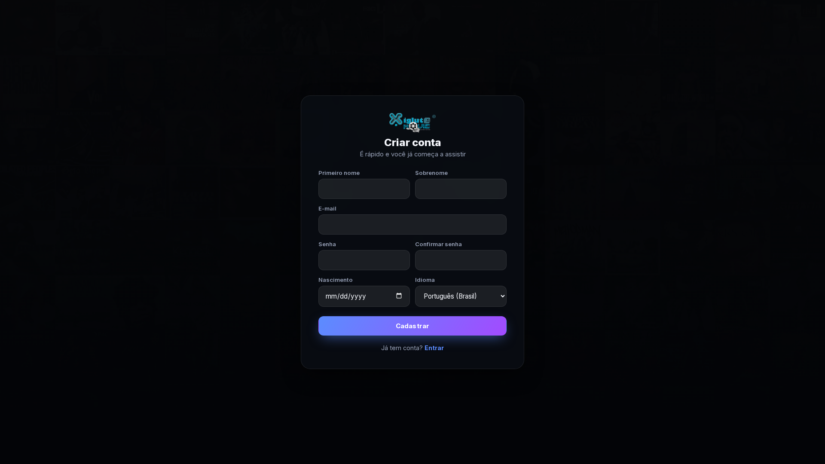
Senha (327, 244)
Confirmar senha (438, 244)
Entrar (434, 347)
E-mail (327, 208)
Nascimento (335, 279)
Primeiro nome (339, 172)
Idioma (425, 279)
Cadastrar (413, 326)
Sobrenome (431, 172)
